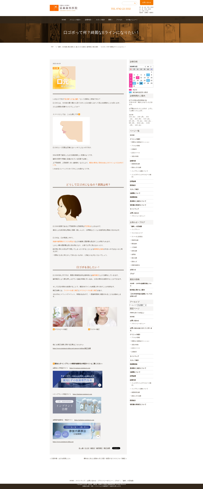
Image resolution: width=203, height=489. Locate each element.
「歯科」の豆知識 (62, 47)
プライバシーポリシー (138, 216)
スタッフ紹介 (100, 20)
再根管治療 (135, 240)
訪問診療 (133, 181)
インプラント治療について (140, 171)
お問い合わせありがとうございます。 (141, 329)
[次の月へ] (151, 66)
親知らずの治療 (136, 167)
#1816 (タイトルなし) (137, 312)
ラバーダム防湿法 (137, 236)
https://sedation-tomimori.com (84, 420)
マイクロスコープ (137, 233)
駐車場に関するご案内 (137, 290)
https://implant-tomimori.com (82, 394)
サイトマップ (134, 209)
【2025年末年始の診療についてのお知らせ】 (141, 295)
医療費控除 (133, 197)
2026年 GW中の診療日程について (141, 285)
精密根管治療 (136, 164)
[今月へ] (148, 66)
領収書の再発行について (138, 205)
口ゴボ (80, 47)
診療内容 (88, 20)
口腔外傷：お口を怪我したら (61, 458)
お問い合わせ (146, 2)
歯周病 (134, 254)
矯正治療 (70, 47)
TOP (52, 47)
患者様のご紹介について (138, 201)
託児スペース (136, 153)
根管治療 (134, 251)
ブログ (132, 273)
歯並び (84, 47)
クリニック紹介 (75, 20)
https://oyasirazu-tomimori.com (80, 368)
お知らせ (133, 269)
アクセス (119, 20)
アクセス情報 (136, 145)
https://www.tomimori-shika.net (63, 442)
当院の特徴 (135, 156)
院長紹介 (133, 185)
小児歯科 (134, 247)
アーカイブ (132, 305)
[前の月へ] (144, 66)
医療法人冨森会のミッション (140, 142)
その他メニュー (131, 20)
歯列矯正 (89, 47)
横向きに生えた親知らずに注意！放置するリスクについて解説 (104, 458)
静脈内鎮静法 (136, 265)
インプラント (136, 229)
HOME (64, 20)
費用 (109, 20)
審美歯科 (134, 243)
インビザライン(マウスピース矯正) (141, 176)
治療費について (135, 193)
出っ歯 (75, 47)
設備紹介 (134, 149)
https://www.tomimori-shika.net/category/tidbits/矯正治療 (72, 348)
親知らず (134, 261)
